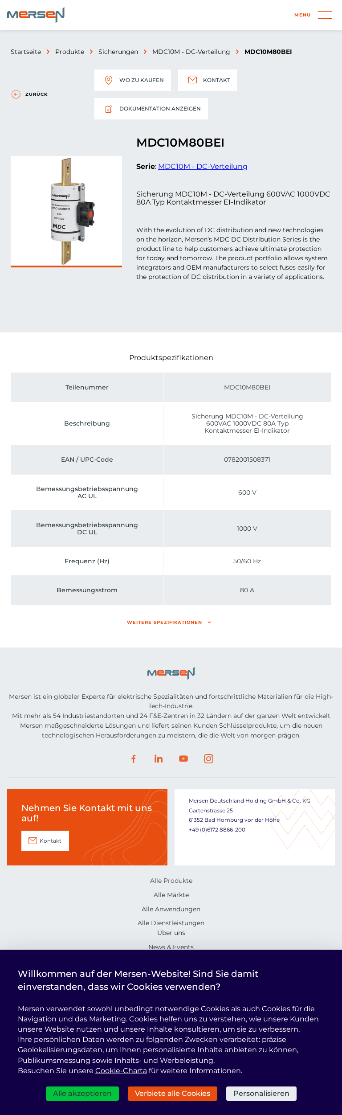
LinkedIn (158, 759)
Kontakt (216, 80)
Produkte (69, 51)
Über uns (171, 933)
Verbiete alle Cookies (172, 1093)
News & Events (171, 947)
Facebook (133, 759)
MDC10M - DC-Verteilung (191, 51)
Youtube (183, 759)
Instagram (208, 759)
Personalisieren (261, 1093)
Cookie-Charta (121, 1070)
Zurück (36, 94)
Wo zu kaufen (141, 80)
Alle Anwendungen (171, 909)
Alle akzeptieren (82, 1093)
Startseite (26, 51)
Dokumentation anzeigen (160, 108)
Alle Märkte (171, 895)
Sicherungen (118, 51)
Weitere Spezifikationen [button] (164, 622)
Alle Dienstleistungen (171, 923)
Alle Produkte (171, 881)
